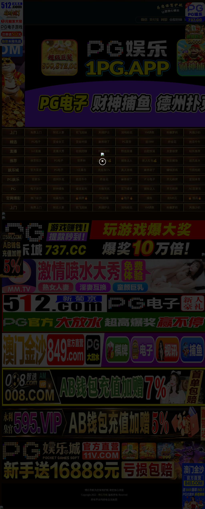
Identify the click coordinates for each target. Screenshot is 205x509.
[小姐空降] (102, 154)
